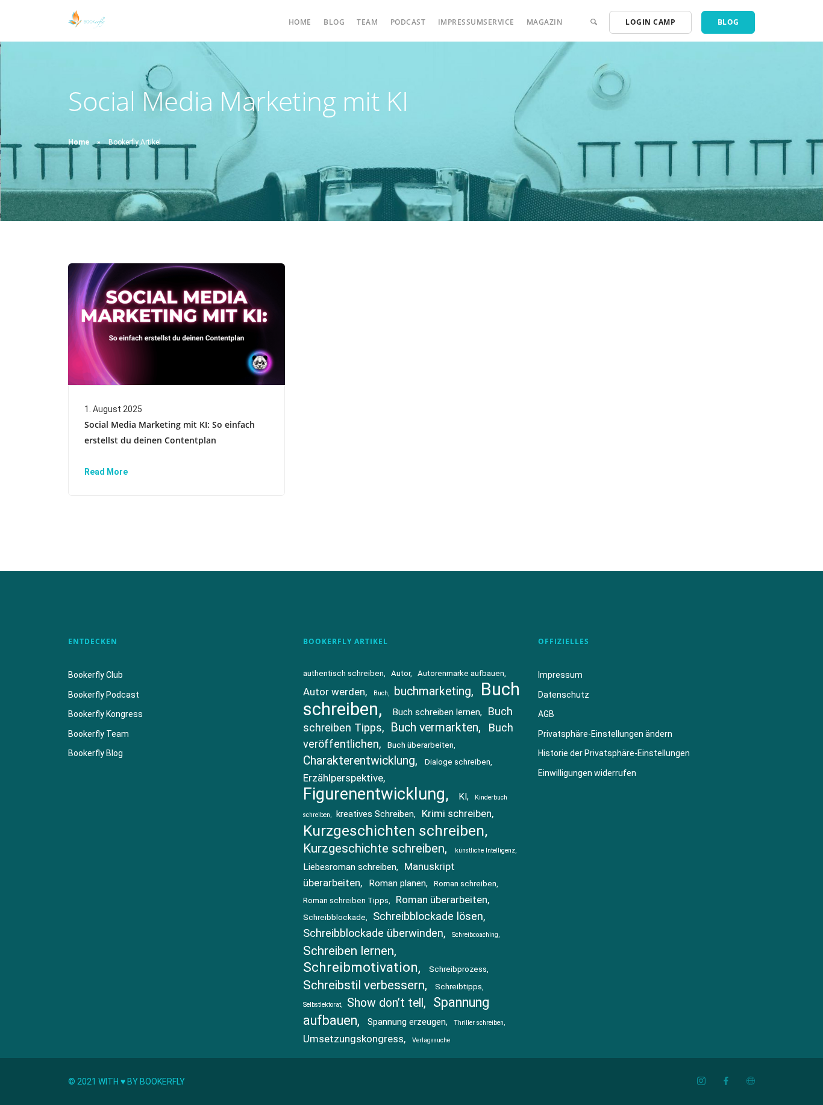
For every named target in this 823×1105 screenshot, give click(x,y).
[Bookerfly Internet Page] (750, 1081)
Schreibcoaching (475, 935)
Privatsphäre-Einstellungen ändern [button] (605, 734)
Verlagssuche (431, 1040)
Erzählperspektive (343, 778)
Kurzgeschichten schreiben (393, 830)
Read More (106, 472)
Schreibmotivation (360, 967)
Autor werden (334, 692)
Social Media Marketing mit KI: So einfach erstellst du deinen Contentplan (169, 432)
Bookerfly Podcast (103, 695)
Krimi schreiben (457, 813)
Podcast (408, 22)
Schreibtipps (458, 986)
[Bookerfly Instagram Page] (701, 1081)
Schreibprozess (458, 969)
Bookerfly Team (98, 734)
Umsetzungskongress (353, 1039)
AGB (546, 714)
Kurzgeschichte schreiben (374, 848)
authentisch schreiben (343, 673)
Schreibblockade (334, 917)
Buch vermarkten (434, 727)
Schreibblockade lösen (428, 916)
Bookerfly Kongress (105, 714)
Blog (334, 22)
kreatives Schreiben (375, 814)
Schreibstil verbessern (364, 985)
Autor (400, 673)
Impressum (560, 675)
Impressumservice (476, 22)
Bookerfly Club (95, 675)
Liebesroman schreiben (349, 867)
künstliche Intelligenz (485, 850)
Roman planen (397, 883)
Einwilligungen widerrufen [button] (587, 773)
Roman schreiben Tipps (346, 900)
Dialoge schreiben (457, 761)
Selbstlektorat (322, 1005)
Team (367, 22)
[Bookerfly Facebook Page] (725, 1081)
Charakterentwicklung (359, 761)
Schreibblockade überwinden (373, 933)
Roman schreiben (465, 883)
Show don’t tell (385, 1003)
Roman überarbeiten (441, 900)
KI (462, 796)
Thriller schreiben (479, 1023)
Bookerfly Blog (95, 753)
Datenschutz (563, 695)
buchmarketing (432, 691)
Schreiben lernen (348, 951)
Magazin (545, 22)
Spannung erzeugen (407, 1021)
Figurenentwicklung (374, 794)
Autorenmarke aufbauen (461, 673)
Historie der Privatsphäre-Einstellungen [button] (614, 753)
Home (300, 22)
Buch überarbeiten (420, 745)
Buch (381, 693)
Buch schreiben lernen (436, 712)
